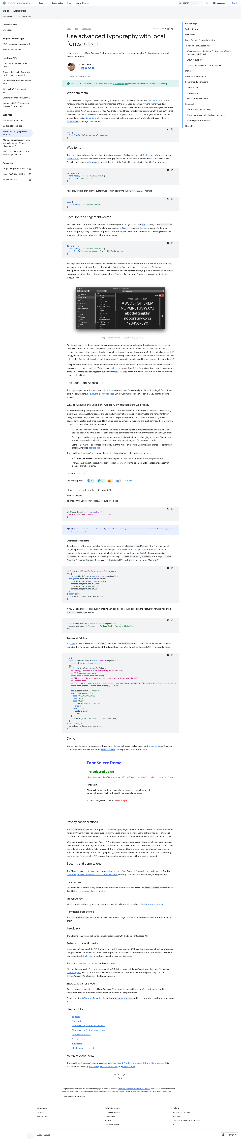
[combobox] (190, 3)
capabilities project (120, 84)
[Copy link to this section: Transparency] (85, 898)
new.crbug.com (74, 972)
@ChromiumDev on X (181, 1112)
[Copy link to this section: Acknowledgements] (96, 1055)
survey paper (152, 359)
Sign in (235, 3)
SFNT (72, 643)
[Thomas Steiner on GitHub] (79, 69)
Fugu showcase (24, 16)
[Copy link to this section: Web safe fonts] (90, 93)
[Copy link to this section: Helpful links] (85, 1009)
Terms (39, 1135)
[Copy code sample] (172, 129)
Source (128, 481)
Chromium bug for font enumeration (88, 1025)
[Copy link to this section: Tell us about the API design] (101, 943)
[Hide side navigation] (30, 1135)
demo (119, 746)
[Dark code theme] (168, 129)
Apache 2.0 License (77, 1091)
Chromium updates (112, 1112)
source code (156, 746)
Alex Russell (129, 1063)
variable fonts (73, 159)
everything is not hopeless (102, 394)
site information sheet (154, 904)
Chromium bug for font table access (88, 1030)
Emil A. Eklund (116, 1063)
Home (69, 29)
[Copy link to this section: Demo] (77, 738)
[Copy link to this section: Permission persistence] (96, 912)
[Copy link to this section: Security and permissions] (103, 863)
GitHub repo (87, 956)
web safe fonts (155, 100)
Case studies (57, 3)
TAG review (77, 1044)
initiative (70, 111)
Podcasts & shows (112, 1124)
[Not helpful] (172, 29)
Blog (69, 3)
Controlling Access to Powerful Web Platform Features (92, 874)
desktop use (94, 448)
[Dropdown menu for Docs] (46, 3)
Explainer (76, 1016)
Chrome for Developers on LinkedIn (187, 1120)
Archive (108, 1120)
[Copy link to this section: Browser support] (89, 473)
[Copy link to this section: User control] (83, 882)
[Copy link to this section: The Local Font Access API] (105, 383)
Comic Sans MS (92, 118)
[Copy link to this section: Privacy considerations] (100, 822)
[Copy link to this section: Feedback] (82, 928)
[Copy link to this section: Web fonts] (83, 147)
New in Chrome (82, 3)
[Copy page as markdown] (92, 44)
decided (113, 368)
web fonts (143, 155)
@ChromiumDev (89, 998)
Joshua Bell (140, 1063)
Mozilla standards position (84, 1048)
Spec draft (77, 1021)
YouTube (176, 1116)
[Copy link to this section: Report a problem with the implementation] (118, 963)
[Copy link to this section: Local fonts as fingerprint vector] (113, 217)
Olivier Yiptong (157, 1063)
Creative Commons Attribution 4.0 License (134, 1089)
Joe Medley (94, 1066)
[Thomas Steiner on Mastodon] (86, 69)
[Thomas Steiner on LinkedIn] (82, 69)
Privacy (47, 1135)
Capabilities (19, 10)
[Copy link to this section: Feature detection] (85, 495)
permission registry (86, 891)
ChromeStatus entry (81, 1034)
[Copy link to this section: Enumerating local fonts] (91, 540)
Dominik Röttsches (108, 1066)
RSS (174, 1124)
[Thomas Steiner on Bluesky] (89, 69)
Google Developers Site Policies (112, 1091)
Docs (41, 3)
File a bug (40, 1112)
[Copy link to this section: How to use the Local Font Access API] (113, 490)
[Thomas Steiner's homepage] (93, 69)
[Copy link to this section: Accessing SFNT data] (89, 638)
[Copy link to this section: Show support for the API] (98, 983)
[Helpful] (168, 29)
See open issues (43, 1116)
